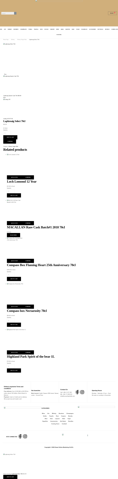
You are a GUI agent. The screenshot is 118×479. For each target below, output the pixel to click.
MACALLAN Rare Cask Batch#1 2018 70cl (36, 227)
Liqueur (57, 418)
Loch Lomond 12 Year (22, 181)
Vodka (45, 416)
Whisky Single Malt (22, 39)
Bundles (70, 421)
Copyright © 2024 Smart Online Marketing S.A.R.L (59, 447)
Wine (43, 413)
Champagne (70, 413)
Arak (51, 418)
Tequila (51, 416)
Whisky (13, 39)
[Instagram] (82, 392)
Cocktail (64, 423)
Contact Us (64, 389)
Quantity (5, 130)
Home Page (6, 39)
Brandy (70, 416)
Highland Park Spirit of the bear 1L (31, 356)
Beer (46, 418)
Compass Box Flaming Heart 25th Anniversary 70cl (41, 265)
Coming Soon (55, 423)
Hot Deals (63, 421)
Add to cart (10, 137)
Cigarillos (45, 421)
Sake (63, 418)
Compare (10, 141)
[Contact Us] (61, 387)
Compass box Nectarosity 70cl (27, 311)
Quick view (14, 177)
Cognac (63, 416)
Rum (57, 416)
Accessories (54, 421)
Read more (13, 235)
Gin (48, 413)
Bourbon (61, 413)
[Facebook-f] (77, 392)
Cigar (69, 418)
